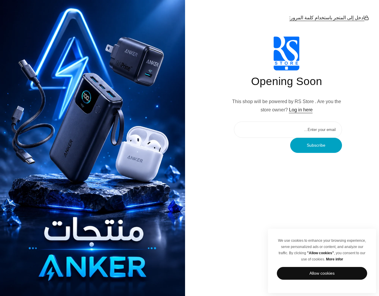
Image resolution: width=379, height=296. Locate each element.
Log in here (301, 109)
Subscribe (316, 145)
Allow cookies (322, 273)
